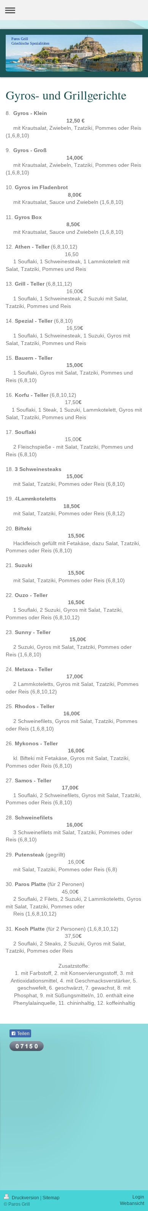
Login (138, 1197)
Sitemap (51, 1197)
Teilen (23, 1033)
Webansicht (132, 1203)
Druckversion (25, 1197)
